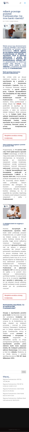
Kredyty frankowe (14, 21)
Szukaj (23, 372)
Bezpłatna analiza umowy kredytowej (13, 136)
